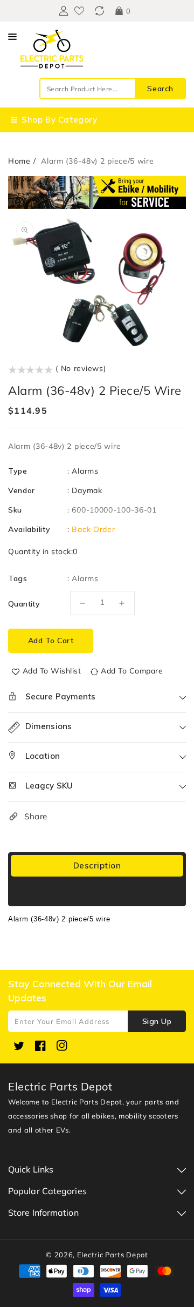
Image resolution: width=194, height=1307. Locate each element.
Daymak (87, 490)
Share (35, 816)
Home (19, 161)
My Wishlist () (79, 11)
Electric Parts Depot (112, 1254)
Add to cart (51, 640)
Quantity (24, 604)
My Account (62, 11)
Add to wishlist (52, 671)
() (99, 11)
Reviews (97, 892)
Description (97, 865)
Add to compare (132, 671)
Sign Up (157, 1021)
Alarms (85, 471)
